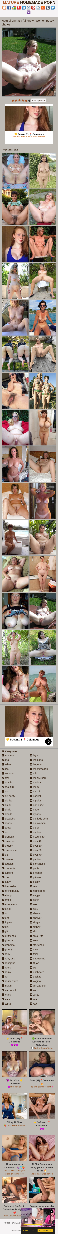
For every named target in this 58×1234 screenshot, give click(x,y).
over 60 (37, 850)
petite (35, 868)
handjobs (9, 963)
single (36, 922)
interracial (10, 990)
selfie (35, 899)
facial (7, 909)
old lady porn (40, 818)
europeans (10, 904)
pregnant (37, 872)
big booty (9, 796)
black (7, 809)
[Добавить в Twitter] (53, 8)
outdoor (37, 832)
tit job (35, 963)
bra (6, 832)
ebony (8, 895)
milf (34, 773)
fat (5, 913)
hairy (7, 954)
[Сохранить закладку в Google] (14, 8)
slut (34, 931)
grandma (9, 945)
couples (9, 863)
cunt (6, 877)
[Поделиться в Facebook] (9, 8)
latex (7, 999)
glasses (8, 940)
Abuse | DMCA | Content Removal (21, 1222)
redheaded (38, 890)
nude (35, 809)
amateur (9, 755)
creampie (9, 868)
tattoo (35, 949)
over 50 (37, 845)
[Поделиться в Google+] (19, 8)
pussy (36, 881)
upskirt (36, 976)
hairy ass (9, 958)
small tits (37, 936)
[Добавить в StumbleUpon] (43, 8)
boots (7, 827)
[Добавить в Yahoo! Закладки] (28, 12)
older (35, 827)
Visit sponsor (38, 100)
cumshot (9, 872)
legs (35, 755)
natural (36, 796)
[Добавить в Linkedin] (24, 8)
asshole (9, 773)
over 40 (37, 841)
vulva (35, 990)
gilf (6, 931)
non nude (38, 805)
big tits (8, 800)
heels (7, 967)
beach (8, 782)
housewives (11, 981)
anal (7, 760)
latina (7, 1003)
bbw (6, 778)
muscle (36, 791)
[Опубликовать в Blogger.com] (4, 8)
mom (35, 787)
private (36, 877)
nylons (36, 814)
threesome (38, 958)
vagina (36, 981)
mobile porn (39, 778)
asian (7, 764)
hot (6, 976)
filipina (8, 922)
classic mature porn (15, 850)
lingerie (37, 764)
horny (7, 972)
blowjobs (9, 818)
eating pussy (11, 890)
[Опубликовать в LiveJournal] (28, 8)
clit (6, 854)
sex (34, 904)
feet (6, 918)
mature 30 (38, 836)
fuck (6, 927)
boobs (8, 823)
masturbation (40, 769)
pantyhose (38, 863)
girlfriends (10, 936)
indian (8, 985)
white (35, 994)
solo (35, 940)
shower (36, 918)
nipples (36, 800)
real (34, 886)
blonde (8, 814)
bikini (7, 805)
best (6, 791)
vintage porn (39, 985)
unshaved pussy (42, 972)
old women (39, 823)
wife (35, 999)
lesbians (37, 760)
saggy (36, 895)
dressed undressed (15, 886)
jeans (7, 994)
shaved (36, 913)
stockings (38, 945)
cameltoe (9, 841)
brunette (9, 836)
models (36, 782)
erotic (7, 899)
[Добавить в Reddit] (38, 8)
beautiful (9, 787)
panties (36, 859)
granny (8, 949)
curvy (7, 881)
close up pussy (13, 859)
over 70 (37, 854)
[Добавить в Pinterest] (33, 8)
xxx (34, 1003)
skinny (36, 927)
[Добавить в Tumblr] (48, 8)
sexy (35, 909)
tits (34, 967)
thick (35, 954)
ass (6, 769)
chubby (8, 845)
